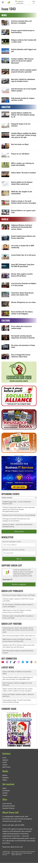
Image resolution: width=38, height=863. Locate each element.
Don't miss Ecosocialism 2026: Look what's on (19, 636)
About (4, 788)
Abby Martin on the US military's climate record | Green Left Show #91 (17, 611)
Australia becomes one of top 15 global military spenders (23, 90)
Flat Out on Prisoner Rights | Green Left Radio (19, 595)
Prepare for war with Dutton (20, 154)
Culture (4, 765)
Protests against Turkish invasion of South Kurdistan (22, 31)
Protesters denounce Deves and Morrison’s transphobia (21, 22)
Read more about (12, 847)
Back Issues (6, 767)
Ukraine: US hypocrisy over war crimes (23, 302)
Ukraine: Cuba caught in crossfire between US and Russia (22, 275)
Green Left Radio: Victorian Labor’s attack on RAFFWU (18, 695)
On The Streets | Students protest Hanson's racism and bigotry (18, 605)
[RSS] (35, 662)
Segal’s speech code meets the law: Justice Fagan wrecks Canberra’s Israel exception (18, 690)
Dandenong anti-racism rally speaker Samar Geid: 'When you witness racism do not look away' (18, 630)
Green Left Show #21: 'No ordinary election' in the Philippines (22, 313)
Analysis (5, 760)
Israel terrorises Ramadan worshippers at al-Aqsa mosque (23, 284)
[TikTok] (14, 662)
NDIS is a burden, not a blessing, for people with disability (22, 164)
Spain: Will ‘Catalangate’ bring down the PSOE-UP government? (22, 265)
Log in (33, 2)
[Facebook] (10, 662)
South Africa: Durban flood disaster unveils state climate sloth (22, 294)
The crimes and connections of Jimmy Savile (23, 346)
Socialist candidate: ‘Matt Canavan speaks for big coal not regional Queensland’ (22, 61)
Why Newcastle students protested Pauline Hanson (18, 652)
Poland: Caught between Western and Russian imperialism (23, 237)
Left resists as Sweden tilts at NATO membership (22, 246)
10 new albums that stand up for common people (21, 327)
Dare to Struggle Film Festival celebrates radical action (20, 355)
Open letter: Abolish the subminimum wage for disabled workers (23, 80)
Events (4, 795)
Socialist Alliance (8, 808)
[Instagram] (19, 662)
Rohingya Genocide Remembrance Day (16, 519)
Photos (4, 775)
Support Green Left (11, 565)
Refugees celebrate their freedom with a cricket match (23, 41)
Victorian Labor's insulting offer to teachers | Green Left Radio (18, 617)
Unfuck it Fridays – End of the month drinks (18, 524)
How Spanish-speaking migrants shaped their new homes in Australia (23, 337)
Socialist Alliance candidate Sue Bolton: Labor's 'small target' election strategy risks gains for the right (24, 135)
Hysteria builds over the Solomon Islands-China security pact (21, 183)
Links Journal (6, 803)
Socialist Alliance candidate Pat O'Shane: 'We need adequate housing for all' (22, 115)
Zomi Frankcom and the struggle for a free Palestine (17, 684)
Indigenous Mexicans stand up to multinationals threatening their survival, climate (21, 227)
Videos (4, 780)
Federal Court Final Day (11, 515)
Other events (19, 531)
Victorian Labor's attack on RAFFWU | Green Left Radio (18, 600)
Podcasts (5, 778)
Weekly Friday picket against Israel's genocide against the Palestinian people (19, 508)
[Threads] (31, 662)
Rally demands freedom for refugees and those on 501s (23, 99)
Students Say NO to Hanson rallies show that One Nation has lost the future (18, 646)
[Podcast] (7, 662)
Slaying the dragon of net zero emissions (20, 125)
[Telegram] (23, 662)
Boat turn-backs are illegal (20, 144)
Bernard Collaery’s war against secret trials (23, 211)
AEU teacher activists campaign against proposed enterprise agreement (24, 71)
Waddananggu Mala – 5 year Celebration (17, 502)
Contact (5, 793)
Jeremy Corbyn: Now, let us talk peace (23, 255)
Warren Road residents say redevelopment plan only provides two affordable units (18, 678)
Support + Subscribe (20, 2)
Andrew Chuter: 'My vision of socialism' (23, 172)
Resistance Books (8, 806)
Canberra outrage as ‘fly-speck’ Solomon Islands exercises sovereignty (23, 202)
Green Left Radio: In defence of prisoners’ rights (17, 673)
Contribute (6, 791)
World (4, 762)
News (4, 758)
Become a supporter (19, 584)
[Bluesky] (27, 662)
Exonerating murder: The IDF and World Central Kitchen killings (17, 701)
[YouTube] (2, 662)
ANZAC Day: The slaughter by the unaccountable (21, 192)
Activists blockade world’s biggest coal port (23, 50)
